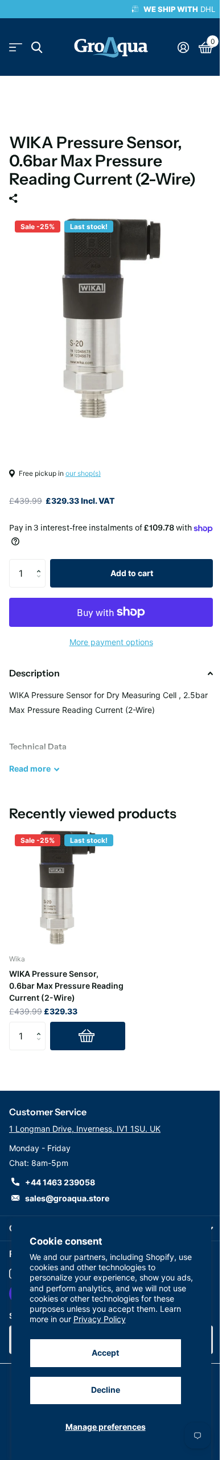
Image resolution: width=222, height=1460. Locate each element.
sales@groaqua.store (67, 1198)
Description (34, 673)
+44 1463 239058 (60, 1182)
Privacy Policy (99, 1319)
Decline (105, 1389)
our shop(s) (83, 473)
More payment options (111, 642)
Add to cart (131, 573)
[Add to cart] (87, 1036)
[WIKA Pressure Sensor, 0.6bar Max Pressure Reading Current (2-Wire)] (67, 887)
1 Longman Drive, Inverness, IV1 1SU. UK (85, 1128)
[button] (41, 563)
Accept (105, 1352)
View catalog (15, 47)
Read (30, 768)
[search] (36, 47)
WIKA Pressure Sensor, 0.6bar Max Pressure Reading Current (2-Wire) (66, 985)
